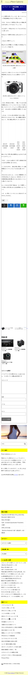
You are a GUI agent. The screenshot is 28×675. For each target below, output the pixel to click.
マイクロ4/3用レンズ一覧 (8, 613)
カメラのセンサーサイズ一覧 (9, 638)
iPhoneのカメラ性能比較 (8, 635)
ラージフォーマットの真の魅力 (9, 589)
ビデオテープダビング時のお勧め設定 (12, 655)
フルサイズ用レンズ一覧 (8, 607)
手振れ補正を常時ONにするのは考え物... (12, 571)
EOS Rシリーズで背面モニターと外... (11, 574)
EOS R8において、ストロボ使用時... (11, 596)
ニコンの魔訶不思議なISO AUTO (10, 578)
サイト (3, 411)
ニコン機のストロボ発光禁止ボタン (10, 583)
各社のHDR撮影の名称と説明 (9, 641)
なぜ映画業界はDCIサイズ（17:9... (10, 576)
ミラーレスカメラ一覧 (7, 605)
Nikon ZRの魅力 (5, 567)
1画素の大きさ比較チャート (9, 624)
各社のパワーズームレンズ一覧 (10, 616)
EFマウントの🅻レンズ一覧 (9, 619)
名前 (3, 397)
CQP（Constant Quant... (7, 569)
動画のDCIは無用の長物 (7, 580)
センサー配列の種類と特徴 (9, 644)
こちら (16, 474)
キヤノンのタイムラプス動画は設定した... (12, 594)
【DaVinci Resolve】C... (7, 565)
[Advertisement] (14, 267)
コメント (5, 380)
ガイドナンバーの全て (7, 585)
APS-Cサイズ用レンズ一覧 (9, 610)
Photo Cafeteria (11, 673)
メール (3, 404)
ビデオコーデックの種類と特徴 (10, 652)
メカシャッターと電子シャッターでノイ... (12, 562)
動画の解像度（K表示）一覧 (9, 649)
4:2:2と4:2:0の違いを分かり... (9, 592)
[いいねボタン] (3, 200)
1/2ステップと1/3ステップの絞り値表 (11, 646)
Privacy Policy (5, 658)
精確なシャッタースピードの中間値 (11, 633)
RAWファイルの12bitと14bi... (9, 587)
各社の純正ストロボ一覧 (8, 630)
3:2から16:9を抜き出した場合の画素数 (12, 627)
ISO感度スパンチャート (8, 621)
